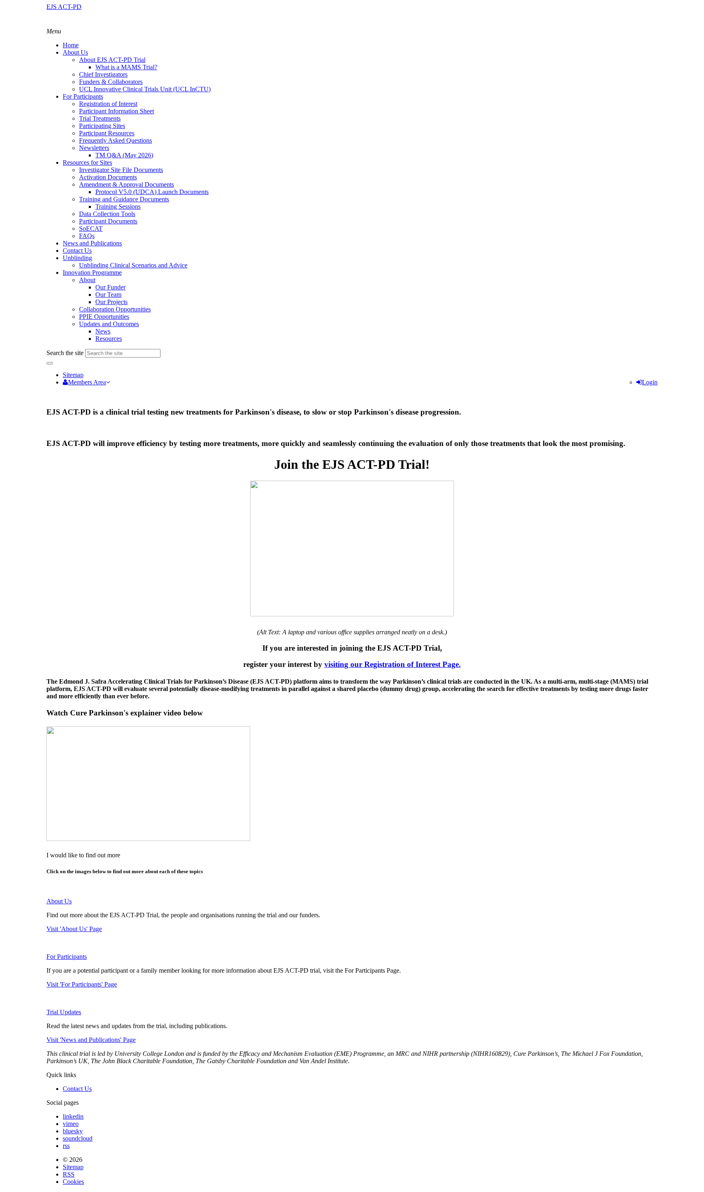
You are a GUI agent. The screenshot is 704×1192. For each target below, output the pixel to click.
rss (66, 1145)
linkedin (73, 1116)
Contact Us (77, 1088)
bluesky (73, 1131)
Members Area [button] (87, 382)
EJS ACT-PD (63, 6)
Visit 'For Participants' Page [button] (81, 984)
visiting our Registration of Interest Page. (392, 664)
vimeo (71, 1123)
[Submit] (49, 363)
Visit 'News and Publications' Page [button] (91, 1039)
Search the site (65, 352)
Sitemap (73, 374)
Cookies (73, 1181)
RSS (69, 1174)
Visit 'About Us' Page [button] (74, 928)
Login (650, 382)
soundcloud (77, 1138)
